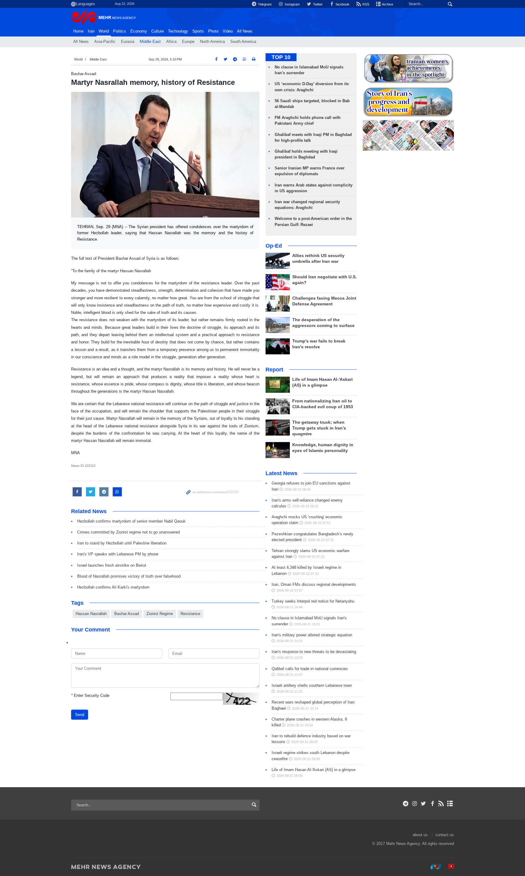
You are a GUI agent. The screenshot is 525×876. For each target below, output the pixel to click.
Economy (138, 31)
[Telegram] (406, 804)
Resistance (190, 613)
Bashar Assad (126, 613)
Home (78, 31)
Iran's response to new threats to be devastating (314, 651)
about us (420, 835)
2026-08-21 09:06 (307, 759)
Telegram (264, 4)
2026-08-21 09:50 (300, 725)
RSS (365, 4)
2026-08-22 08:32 (305, 506)
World (104, 31)
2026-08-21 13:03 (289, 657)
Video (228, 31)
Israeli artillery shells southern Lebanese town (312, 685)
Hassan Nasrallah (91, 613)
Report (274, 370)
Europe (188, 42)
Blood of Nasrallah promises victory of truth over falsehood (128, 576)
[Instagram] (414, 804)
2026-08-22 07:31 (321, 540)
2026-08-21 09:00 (289, 775)
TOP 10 (281, 57)
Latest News (281, 473)
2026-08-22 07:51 (317, 523)
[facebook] (432, 804)
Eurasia (127, 42)
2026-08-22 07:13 (306, 573)
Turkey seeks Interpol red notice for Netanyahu (313, 601)
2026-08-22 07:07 (289, 590)
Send (79, 714)
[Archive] (450, 804)
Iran (91, 31)
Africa (171, 42)
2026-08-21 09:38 (304, 742)
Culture (157, 31)
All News (81, 42)
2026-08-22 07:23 (311, 556)
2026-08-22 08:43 (297, 489)
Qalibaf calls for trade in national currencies (310, 668)
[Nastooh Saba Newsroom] (432, 866)
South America (243, 42)
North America (212, 42)
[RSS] (441, 804)
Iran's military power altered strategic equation (312, 635)
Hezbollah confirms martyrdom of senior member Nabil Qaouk (131, 521)
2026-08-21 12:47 (289, 674)
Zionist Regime (159, 613)
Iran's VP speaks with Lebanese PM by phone (117, 554)
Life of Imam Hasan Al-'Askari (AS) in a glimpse (313, 769)
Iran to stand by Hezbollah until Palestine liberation (121, 543)
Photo (213, 31)
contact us (444, 835)
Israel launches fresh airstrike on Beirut (111, 565)
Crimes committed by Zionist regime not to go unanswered (128, 532)
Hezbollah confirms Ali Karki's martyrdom (113, 587)
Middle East (150, 42)
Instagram (292, 4)
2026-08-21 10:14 (305, 708)
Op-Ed (274, 246)
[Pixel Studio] (448, 866)
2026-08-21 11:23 (289, 691)
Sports (198, 31)
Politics (119, 31)
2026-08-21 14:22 (289, 641)
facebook (342, 4)
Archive (387, 4)
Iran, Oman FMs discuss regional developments (314, 584)
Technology (178, 31)
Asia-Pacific (104, 42)
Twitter (317, 4)
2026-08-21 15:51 (307, 624)
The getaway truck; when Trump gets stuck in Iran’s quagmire (319, 428)
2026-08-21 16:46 (289, 607)
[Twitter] (423, 804)
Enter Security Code (90, 695)
